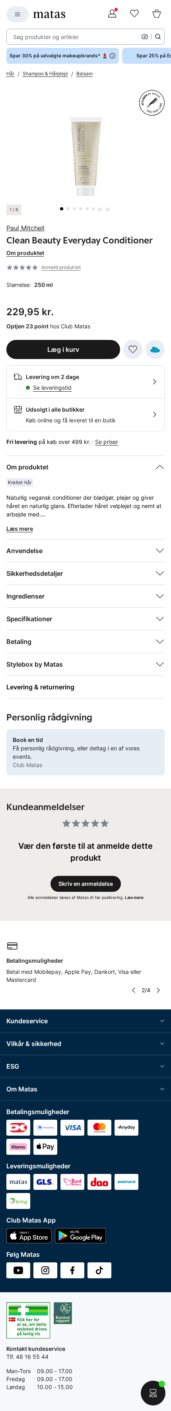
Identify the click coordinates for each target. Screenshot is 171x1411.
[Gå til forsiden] (49, 14)
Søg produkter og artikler (46, 36)
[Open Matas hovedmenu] (17, 14)
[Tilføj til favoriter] (132, 349)
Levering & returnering (40, 687)
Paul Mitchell (25, 228)
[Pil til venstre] (133, 990)
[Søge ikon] (158, 36)
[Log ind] (112, 14)
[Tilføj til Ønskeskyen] (155, 349)
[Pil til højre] (158, 990)
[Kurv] (157, 14)
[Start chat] (153, 1393)
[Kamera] (144, 36)
